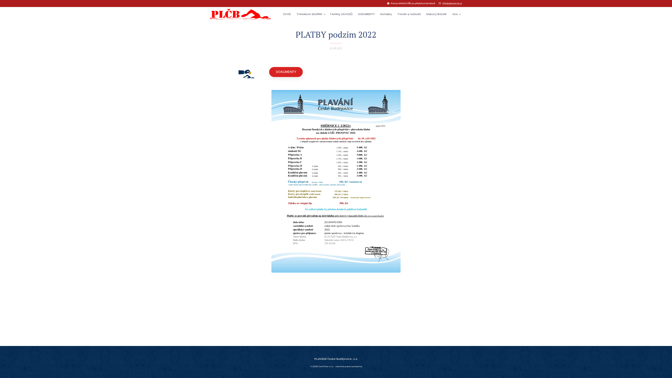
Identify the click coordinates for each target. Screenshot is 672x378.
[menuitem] (288, 14)
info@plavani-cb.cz (452, 3)
